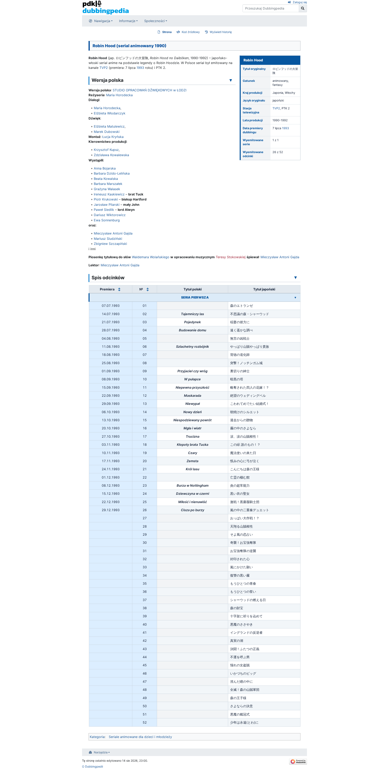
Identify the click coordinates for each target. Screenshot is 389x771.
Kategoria (97, 737)
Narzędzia (101, 752)
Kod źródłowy (191, 32)
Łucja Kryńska (113, 137)
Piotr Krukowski (106, 199)
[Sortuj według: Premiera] (119, 289)
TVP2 (276, 108)
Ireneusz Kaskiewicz (109, 194)
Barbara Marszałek (108, 184)
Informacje (127, 21)
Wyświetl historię (221, 32)
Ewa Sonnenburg (107, 220)
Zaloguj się (300, 2)
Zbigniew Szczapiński (110, 244)
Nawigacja (102, 21)
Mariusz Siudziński (108, 239)
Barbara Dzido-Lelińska (112, 173)
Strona (167, 32)
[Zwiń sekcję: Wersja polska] (230, 80)
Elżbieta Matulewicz (109, 126)
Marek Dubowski (107, 132)
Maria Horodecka (119, 95)
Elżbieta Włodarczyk (109, 113)
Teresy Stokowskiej (231, 257)
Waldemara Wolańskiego (150, 257)
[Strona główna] (105, 7)
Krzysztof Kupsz (106, 150)
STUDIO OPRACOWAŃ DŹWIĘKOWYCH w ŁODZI (149, 90)
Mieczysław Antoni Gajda (113, 233)
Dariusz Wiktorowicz (110, 215)
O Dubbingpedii (92, 766)
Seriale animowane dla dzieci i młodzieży (140, 737)
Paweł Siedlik (104, 210)
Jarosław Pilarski (107, 205)
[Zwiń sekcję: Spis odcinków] (295, 277)
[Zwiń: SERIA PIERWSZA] (295, 297)
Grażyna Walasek (107, 189)
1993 (285, 128)
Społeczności (154, 21)
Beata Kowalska (106, 179)
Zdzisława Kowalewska (111, 155)
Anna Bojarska (105, 168)
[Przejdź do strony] (303, 8)
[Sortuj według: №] (147, 289)
